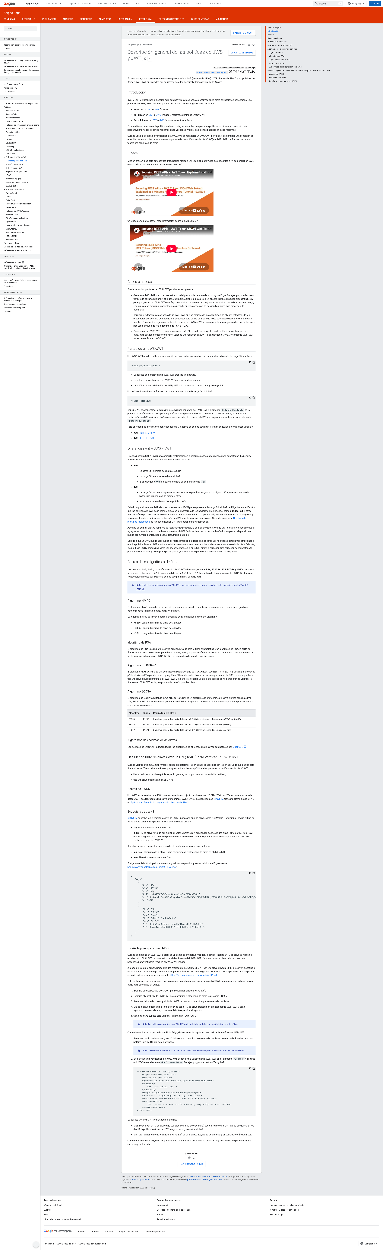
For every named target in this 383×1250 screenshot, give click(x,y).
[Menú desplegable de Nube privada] (62, 3)
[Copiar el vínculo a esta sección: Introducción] (150, 92)
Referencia (145, 19)
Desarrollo (28, 19)
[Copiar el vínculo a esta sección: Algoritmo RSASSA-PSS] (162, 665)
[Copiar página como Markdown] (145, 58)
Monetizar (86, 19)
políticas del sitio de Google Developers (204, 1179)
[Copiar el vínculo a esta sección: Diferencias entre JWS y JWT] (175, 448)
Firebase (109, 1231)
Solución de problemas (157, 3)
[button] (20, 107)
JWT (149, 109)
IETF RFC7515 (147, 438)
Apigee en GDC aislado (80, 3)
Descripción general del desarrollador (287, 1205)
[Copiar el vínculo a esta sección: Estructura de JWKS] (157, 812)
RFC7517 (218, 798)
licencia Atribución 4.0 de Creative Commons (208, 1176)
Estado (160, 1214)
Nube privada (52, 3)
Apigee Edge (32, 3)
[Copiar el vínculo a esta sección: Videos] (141, 153)
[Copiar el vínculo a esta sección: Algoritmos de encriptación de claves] (180, 740)
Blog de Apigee (277, 1214)
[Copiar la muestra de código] (254, 362)
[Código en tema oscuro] (250, 362)
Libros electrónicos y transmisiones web (62, 1219)
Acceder (374, 3)
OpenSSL (238, 747)
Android (81, 1231)
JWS (156, 109)
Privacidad (49, 1244)
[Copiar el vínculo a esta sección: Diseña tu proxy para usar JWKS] (172, 948)
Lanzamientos (182, 3)
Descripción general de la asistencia (173, 1210)
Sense (126, 3)
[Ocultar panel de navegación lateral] (36, 1245)
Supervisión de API (107, 3)
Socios (47, 1214)
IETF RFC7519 (147, 432)
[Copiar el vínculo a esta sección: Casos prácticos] (155, 282)
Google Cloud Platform (129, 1231)
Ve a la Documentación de (212, 72)
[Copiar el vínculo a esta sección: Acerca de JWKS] (153, 789)
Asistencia (222, 19)
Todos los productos (155, 1231)
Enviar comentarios (242, 53)
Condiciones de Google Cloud (92, 1244)
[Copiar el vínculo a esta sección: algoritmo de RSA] (154, 643)
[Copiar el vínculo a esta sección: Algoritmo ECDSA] (154, 692)
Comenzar (9, 19)
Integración (125, 19)
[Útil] (249, 45)
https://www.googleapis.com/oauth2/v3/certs (151, 867)
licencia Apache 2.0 (140, 1179)
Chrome (95, 1231)
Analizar (68, 19)
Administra (105, 19)
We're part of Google (53, 1205)
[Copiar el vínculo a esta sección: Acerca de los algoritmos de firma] (181, 562)
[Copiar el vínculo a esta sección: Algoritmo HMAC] (153, 601)
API (137, 3)
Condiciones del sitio (66, 1244)
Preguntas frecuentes (171, 19)
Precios (199, 3)
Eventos (47, 1210)
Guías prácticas (200, 19)
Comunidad (215, 3)
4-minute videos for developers (284, 1210)
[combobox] (328, 3)
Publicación (49, 19)
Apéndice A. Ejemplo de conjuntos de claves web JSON (160, 802)
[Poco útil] (253, 45)
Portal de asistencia (166, 1219)
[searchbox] (20, 28)
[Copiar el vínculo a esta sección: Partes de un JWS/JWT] (167, 349)
